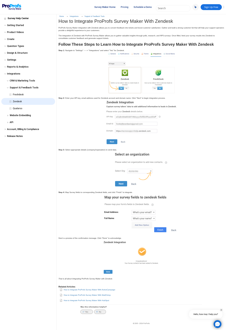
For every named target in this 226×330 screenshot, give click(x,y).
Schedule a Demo (143, 7)
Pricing (124, 7)
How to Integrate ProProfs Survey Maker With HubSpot (86, 300)
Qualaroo (17, 108)
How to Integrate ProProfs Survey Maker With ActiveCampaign (89, 290)
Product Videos (15, 32)
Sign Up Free (211, 7)
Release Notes (15, 136)
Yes (86, 312)
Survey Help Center (18, 18)
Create (10, 39)
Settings (11, 59)
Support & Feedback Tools (24, 87)
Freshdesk (18, 94)
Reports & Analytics (18, 66)
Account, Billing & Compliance (23, 129)
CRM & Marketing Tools (22, 80)
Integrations (13, 73)
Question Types (15, 46)
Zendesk (17, 101)
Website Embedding (20, 115)
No (100, 312)
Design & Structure (17, 52)
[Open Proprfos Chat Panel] (217, 324)
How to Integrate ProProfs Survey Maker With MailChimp (87, 295)
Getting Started (15, 25)
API (11, 122)
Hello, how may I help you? (205, 314)
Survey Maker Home (104, 7)
